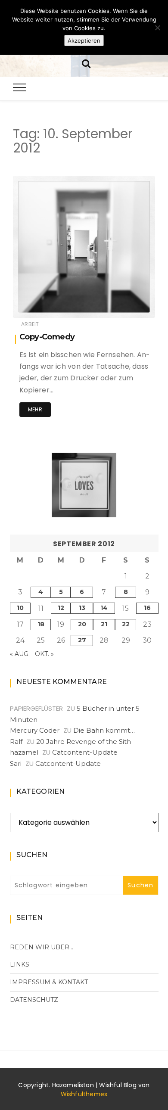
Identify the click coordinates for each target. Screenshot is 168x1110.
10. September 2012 (120, 305)
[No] (157, 27)
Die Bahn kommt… (104, 730)
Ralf (16, 741)
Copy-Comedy (47, 337)
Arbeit (30, 324)
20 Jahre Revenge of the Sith (83, 741)
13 (82, 608)
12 (61, 608)
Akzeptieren (84, 40)
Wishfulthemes (84, 1094)
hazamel (50, 305)
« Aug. (20, 654)
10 (20, 608)
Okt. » (44, 654)
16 (147, 608)
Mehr (35, 409)
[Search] (86, 62)
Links (19, 964)
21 (104, 624)
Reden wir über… (41, 947)
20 (82, 624)
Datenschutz (34, 1000)
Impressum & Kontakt (49, 982)
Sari (16, 763)
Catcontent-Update (85, 752)
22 (126, 624)
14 (104, 608)
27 (82, 640)
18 (40, 624)
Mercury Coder (34, 730)
